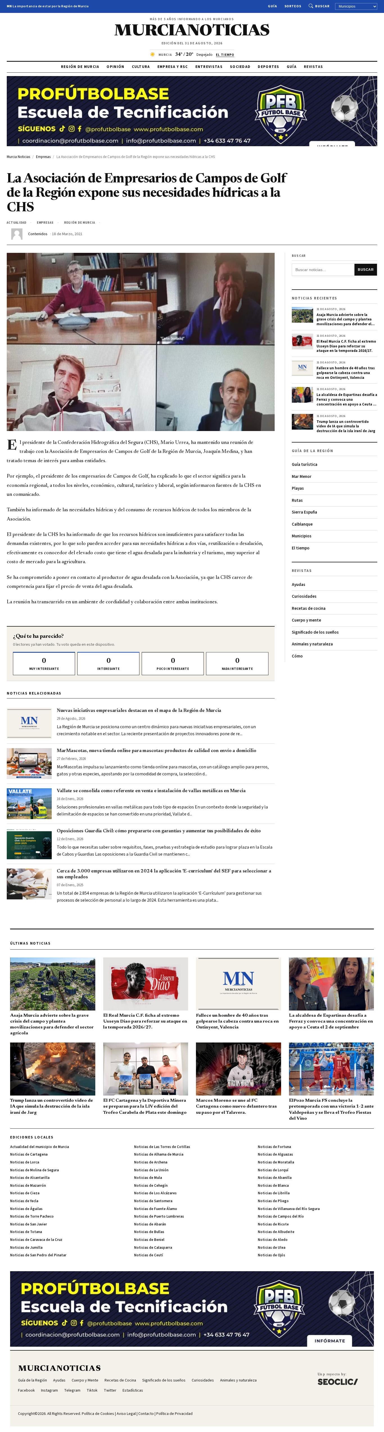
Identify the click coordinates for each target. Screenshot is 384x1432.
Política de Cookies (98, 1414)
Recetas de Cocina (120, 1380)
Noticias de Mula (148, 1177)
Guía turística (304, 465)
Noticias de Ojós (271, 1255)
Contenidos (38, 234)
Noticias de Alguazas (275, 1154)
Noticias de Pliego (273, 1201)
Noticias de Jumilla (26, 1247)
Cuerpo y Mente (85, 1380)
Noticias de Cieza (24, 1193)
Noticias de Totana (26, 1231)
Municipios (301, 536)
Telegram (72, 1390)
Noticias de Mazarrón (28, 1185)
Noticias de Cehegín (151, 1185)
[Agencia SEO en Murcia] (338, 1378)
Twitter (110, 1390)
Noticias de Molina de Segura (34, 1170)
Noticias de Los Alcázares (155, 1193)
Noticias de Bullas (149, 1231)
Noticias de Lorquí (273, 1170)
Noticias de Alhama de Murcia (158, 1154)
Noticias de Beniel (149, 1239)
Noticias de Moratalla (276, 1162)
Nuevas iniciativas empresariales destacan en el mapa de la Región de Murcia (139, 711)
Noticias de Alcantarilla (29, 1177)
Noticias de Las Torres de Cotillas (162, 1146)
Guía (272, 6)
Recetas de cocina (309, 608)
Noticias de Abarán (150, 1224)
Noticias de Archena (150, 1162)
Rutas (297, 500)
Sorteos (293, 6)
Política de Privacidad (174, 1414)
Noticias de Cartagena (29, 1154)
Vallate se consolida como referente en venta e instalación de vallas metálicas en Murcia (151, 791)
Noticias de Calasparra (153, 1247)
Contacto (146, 1414)
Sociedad (240, 66)
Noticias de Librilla (274, 1193)
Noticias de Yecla (24, 1201)
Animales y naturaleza (312, 644)
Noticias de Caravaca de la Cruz (36, 1239)
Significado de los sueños (315, 632)
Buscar (322, 6)
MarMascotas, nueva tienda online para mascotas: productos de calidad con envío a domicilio (156, 751)
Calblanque (302, 524)
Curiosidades (304, 596)
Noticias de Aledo (273, 1239)
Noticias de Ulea (271, 1247)
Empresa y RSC (172, 66)
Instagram (49, 1390)
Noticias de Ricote (273, 1224)
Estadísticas (133, 1390)
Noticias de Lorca (24, 1162)
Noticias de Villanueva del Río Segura (289, 1208)
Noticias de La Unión (151, 1170)
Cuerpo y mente (306, 620)
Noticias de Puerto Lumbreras (159, 1216)
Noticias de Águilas (26, 1208)
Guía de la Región (32, 1380)
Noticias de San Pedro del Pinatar (38, 1255)
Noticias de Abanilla (275, 1177)
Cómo (297, 656)
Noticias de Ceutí (148, 1255)
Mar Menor (301, 477)
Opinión (115, 66)
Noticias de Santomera (153, 1201)
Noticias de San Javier (28, 1224)
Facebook (26, 1390)
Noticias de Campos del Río (281, 1216)
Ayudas (298, 585)
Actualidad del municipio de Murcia (39, 1146)
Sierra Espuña (304, 512)
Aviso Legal (126, 1414)
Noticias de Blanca (273, 1185)
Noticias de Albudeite (276, 1231)
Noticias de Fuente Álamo (155, 1208)
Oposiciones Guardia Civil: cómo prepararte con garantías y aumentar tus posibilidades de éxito (159, 831)
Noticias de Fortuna (274, 1146)
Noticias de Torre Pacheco (32, 1216)
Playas (298, 488)
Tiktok (92, 1390)
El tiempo (301, 548)
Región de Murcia (80, 66)
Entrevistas (209, 66)
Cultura (141, 66)
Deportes (268, 66)
